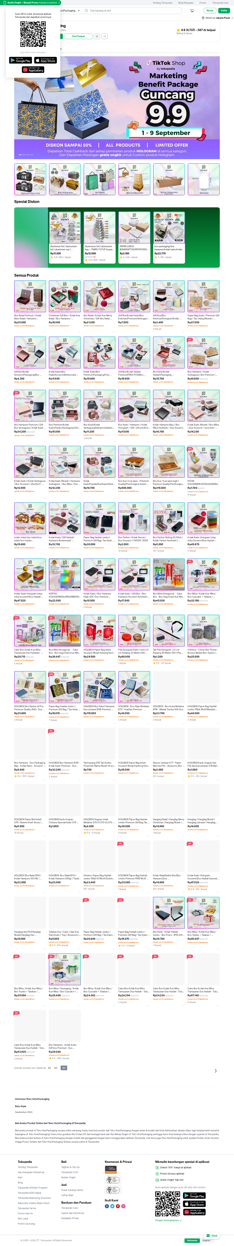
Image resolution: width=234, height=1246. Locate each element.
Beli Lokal (23, 1218)
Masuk (210, 10)
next (217, 107)
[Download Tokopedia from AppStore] (194, 1203)
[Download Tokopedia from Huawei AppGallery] (194, 1212)
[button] (217, 18)
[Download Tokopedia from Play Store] (194, 1195)
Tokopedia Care (220, 3)
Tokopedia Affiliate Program (32, 1187)
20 (49, 1067)
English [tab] (206, 1240)
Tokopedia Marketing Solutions (34, 1198)
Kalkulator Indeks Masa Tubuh (34, 1203)
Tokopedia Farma (27, 1208)
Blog (20, 1182)
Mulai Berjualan (185, 3)
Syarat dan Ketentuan (72, 1213)
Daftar (224, 10)
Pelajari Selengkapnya (166, 1220)
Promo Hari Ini (25, 1213)
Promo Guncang (26, 1223)
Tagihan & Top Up (70, 1167)
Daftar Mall (67, 1195)
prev (17, 107)
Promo (203, 3)
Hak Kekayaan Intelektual (31, 1172)
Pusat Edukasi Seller (72, 1190)
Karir (20, 1177)
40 (55, 1067)
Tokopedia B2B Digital (29, 1192)
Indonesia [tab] (192, 1240)
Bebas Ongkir (68, 1177)
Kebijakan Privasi (70, 1218)
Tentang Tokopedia (162, 3)
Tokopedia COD (69, 1172)
